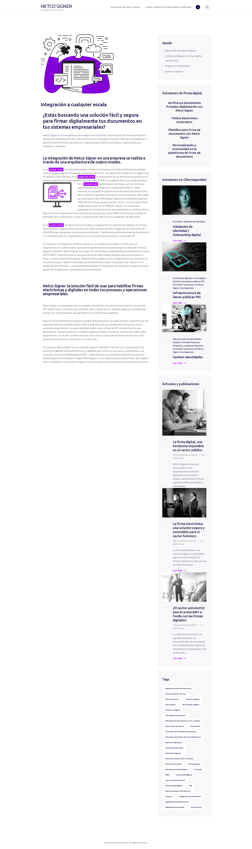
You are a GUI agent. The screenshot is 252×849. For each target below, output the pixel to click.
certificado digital (190, 705)
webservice (196, 807)
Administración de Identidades (187, 339)
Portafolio (177, 221)
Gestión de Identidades (176, 769)
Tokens (168, 796)
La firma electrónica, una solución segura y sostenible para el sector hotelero (189, 530)
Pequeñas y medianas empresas (188, 346)
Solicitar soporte (174, 71)
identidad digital (184, 775)
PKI (190, 786)
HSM (167, 775)
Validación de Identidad (194, 221)
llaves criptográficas (175, 780)
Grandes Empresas (191, 342)
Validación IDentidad (174, 807)
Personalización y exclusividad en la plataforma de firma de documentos (184, 150)
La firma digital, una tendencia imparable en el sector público (188, 446)
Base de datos (172, 699)
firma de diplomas (173, 742)
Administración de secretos (178, 688)
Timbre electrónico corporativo (184, 120)
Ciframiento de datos (175, 715)
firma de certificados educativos (181, 732)
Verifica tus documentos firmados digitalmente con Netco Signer (184, 106)
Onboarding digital (173, 786)
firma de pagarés (173, 753)
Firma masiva (194, 764)
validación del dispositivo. (177, 802)
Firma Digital (199, 278)
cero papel (170, 705)
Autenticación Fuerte (175, 694)
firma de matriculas (174, 748)
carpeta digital (193, 699)
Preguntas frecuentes (177, 66)
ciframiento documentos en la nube (182, 721)
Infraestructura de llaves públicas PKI (187, 295)
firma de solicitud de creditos (179, 759)
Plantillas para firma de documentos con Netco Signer (184, 133)
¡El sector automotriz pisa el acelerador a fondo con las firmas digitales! (189, 614)
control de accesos (174, 726)
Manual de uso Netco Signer (180, 50)
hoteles (198, 769)
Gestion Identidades (188, 357)
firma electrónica (173, 764)
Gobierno (177, 342)
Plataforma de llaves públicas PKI (188, 281)
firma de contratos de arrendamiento (183, 737)
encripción (195, 726)
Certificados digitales (183, 278)
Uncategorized (187, 288)
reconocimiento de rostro (178, 791)
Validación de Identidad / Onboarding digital (187, 231)
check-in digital (172, 710)
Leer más (177, 240)
